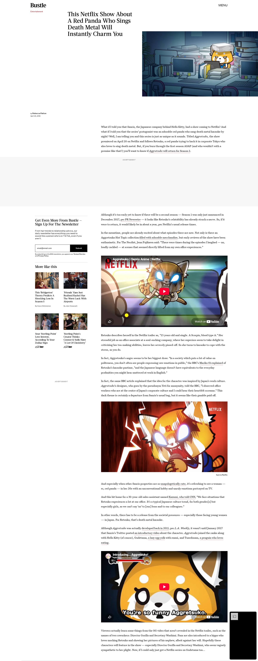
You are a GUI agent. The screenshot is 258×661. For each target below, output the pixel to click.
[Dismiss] (253, 614)
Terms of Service (79, 254)
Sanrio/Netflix (256, 64)
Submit (79, 248)
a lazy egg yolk (156, 537)
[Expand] (233, 614)
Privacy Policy (43, 256)
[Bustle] (38, 5)
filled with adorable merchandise (158, 237)
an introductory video (146, 533)
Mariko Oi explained (211, 363)
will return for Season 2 (169, 151)
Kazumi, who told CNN (182, 497)
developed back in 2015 (155, 528)
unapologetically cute (173, 483)
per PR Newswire (131, 219)
